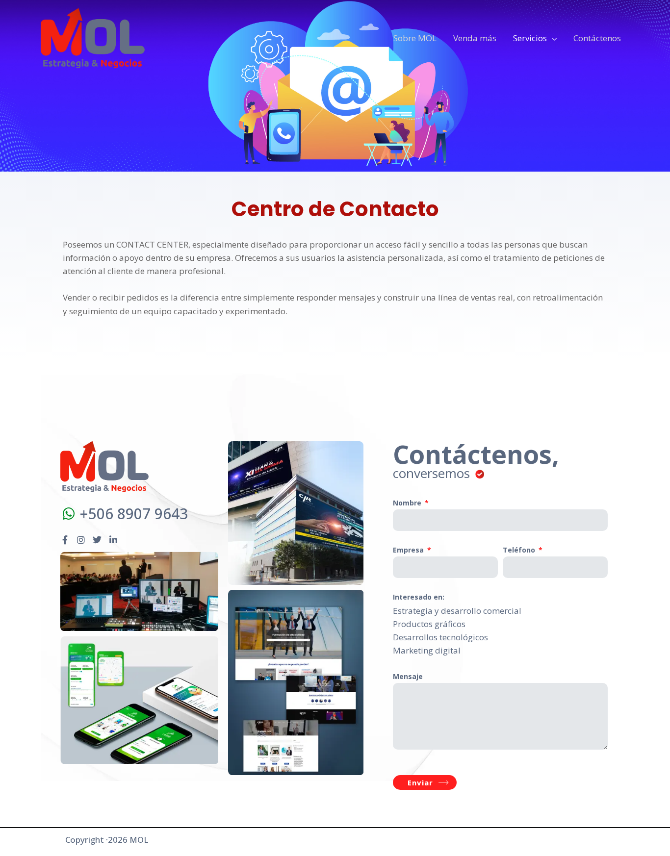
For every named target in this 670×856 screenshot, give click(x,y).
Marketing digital (427, 650)
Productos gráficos (429, 623)
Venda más (474, 38)
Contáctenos (597, 38)
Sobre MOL (415, 38)
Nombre (408, 502)
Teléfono (520, 549)
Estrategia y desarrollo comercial (457, 610)
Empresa (409, 549)
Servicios (530, 38)
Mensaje (408, 676)
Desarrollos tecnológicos (440, 637)
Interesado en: (418, 597)
